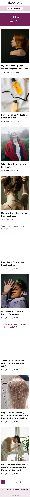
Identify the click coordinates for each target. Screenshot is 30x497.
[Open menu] (1, 3)
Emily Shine (6, 72)
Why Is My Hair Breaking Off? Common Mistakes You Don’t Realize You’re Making (14, 415)
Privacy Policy (24, 489)
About (3, 489)
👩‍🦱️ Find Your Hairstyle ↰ (15, 8)
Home (11, 21)
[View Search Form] (28, 2)
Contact (8, 489)
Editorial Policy (15, 489)
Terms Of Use (15, 492)
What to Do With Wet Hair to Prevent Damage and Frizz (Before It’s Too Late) (14, 467)
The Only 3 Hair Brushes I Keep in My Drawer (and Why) (13, 363)
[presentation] (15, 46)
